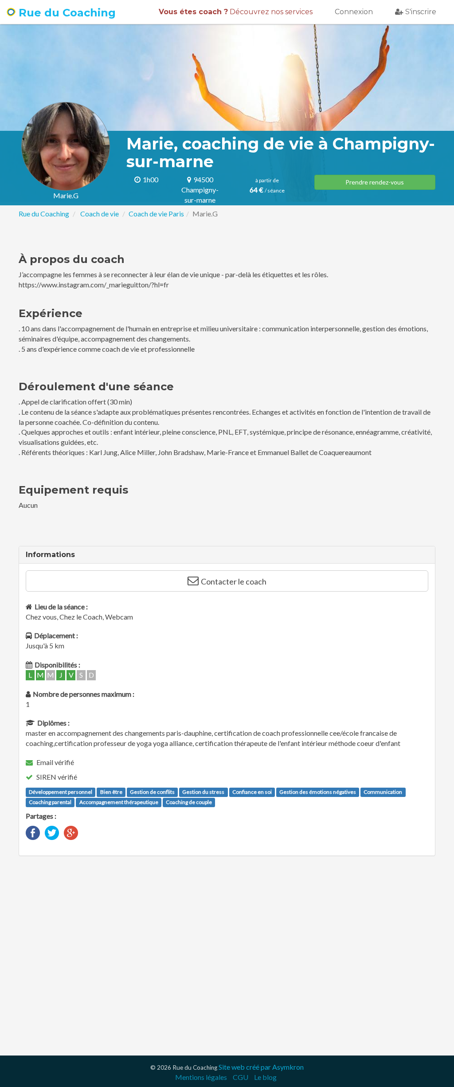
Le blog (265, 1077)
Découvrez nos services (236, 12)
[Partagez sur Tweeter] (52, 832)
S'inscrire (420, 12)
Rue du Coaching (66, 12)
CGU (240, 1077)
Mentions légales (201, 1077)
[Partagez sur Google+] (71, 832)
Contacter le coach (233, 581)
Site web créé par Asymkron (261, 1067)
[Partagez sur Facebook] (33, 832)
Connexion (354, 12)
